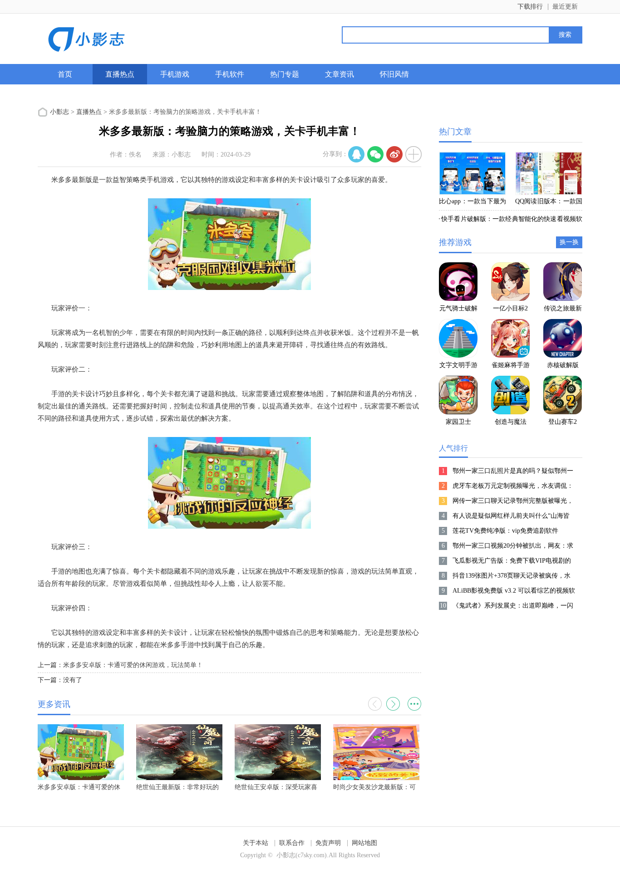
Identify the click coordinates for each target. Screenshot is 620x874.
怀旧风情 (394, 74)
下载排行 (530, 6)
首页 (65, 74)
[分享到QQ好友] (356, 154)
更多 (414, 704)
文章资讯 (339, 74)
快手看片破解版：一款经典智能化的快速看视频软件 (510, 221)
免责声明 (328, 843)
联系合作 (292, 843)
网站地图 (364, 843)
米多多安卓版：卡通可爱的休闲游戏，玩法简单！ (133, 665)
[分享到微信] (375, 154)
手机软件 (229, 74)
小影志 (59, 111)
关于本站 (255, 843)
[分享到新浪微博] (394, 154)
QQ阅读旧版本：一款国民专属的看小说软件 (548, 203)
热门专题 (284, 74)
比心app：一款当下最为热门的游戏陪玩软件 (472, 203)
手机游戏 (174, 74)
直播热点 (119, 74)
